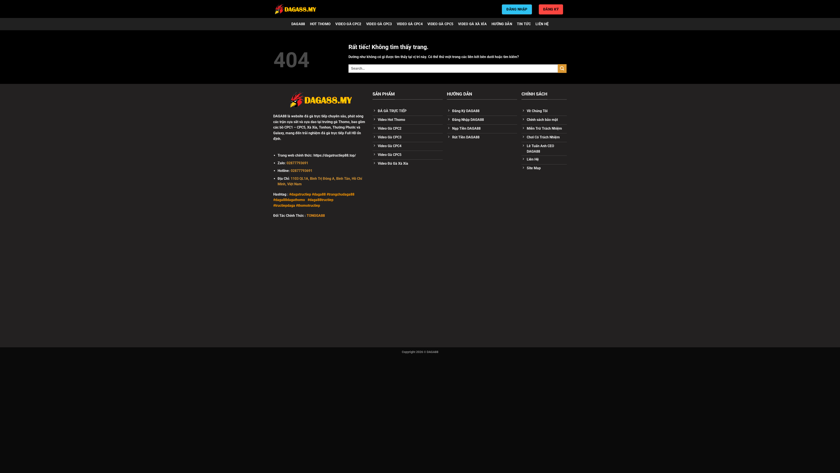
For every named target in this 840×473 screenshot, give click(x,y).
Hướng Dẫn (502, 24)
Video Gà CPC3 (379, 24)
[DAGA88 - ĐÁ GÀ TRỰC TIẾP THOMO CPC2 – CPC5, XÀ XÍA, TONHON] (295, 9)
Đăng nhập (516, 9)
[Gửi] (562, 68)
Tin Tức (524, 24)
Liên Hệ (542, 24)
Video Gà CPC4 (410, 24)
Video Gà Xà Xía (472, 24)
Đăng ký (551, 9)
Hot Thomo (320, 24)
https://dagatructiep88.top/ (334, 155)
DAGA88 (298, 24)
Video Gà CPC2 (348, 24)
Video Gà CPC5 (440, 24)
